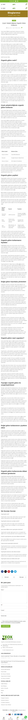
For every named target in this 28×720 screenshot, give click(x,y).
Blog (15, 15)
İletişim (2, 690)
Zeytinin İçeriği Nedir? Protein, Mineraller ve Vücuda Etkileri (13, 656)
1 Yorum (8, 664)
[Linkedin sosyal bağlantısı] (12, 571)
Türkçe (18, 15)
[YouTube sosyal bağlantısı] (16, 1)
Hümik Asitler (3, 671)
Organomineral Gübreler (6, 676)
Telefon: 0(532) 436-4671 (8, 647)
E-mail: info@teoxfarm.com (8, 650)
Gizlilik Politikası (4, 683)
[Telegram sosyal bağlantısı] (15, 571)
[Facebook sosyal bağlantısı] (10, 1)
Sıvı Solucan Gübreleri (5, 678)
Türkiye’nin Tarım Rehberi (6, 704)
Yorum (2, 589)
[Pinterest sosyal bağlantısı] (18, 1)
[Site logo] (14, 4)
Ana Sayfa (10, 15)
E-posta (3, 610)
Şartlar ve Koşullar (4, 688)
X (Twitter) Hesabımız (5, 702)
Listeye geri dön (14, 577)
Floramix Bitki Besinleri (5, 669)
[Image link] (7, 637)
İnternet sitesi (3, 615)
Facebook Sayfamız (5, 700)
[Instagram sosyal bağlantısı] (14, 1)
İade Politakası (4, 686)
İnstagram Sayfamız (5, 698)
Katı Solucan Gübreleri (5, 674)
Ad (2, 604)
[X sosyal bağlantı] (12, 1)
